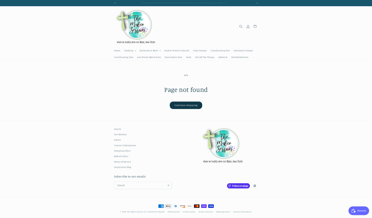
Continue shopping (186, 105)
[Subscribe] (167, 185)
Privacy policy (189, 212)
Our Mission (120, 134)
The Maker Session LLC (137, 212)
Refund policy (174, 212)
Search (117, 129)
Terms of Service (122, 161)
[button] (130, 50)
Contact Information (125, 145)
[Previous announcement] (115, 3)
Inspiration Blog (122, 167)
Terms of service (205, 212)
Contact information (242, 212)
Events (117, 139)
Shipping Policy (122, 150)
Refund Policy (121, 156)
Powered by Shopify (156, 212)
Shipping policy (223, 212)
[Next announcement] (257, 3)
